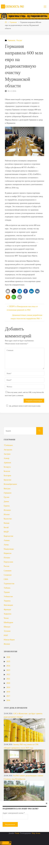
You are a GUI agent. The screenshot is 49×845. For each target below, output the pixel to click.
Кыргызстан (8, 536)
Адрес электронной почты (14, 813)
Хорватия (7, 613)
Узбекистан (8, 596)
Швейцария (8, 622)
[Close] (46, 803)
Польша (7, 557)
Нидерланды (9, 549)
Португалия (8, 562)
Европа (7, 505)
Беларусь (7, 467)
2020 (8, 683)
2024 (8, 665)
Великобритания (10, 484)
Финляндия (8, 605)
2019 (8, 687)
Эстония (7, 631)
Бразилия (7, 479)
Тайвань (7, 588)
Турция (7, 592)
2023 (8, 670)
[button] (8, 291)
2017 (8, 696)
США (6, 579)
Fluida (17, 833)
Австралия (8, 449)
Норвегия (7, 553)
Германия (13, 22)
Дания (6, 501)
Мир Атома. (36, 833)
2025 (8, 661)
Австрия (7, 454)
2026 (8, 657)
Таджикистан (9, 583)
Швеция (7, 626)
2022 (8, 674)
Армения (7, 462)
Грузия (6, 497)
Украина (7, 600)
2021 (8, 678)
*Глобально (8, 445)
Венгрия (7, 488)
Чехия (6, 618)
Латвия (6, 540)
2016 (8, 700)
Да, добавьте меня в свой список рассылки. (25, 406)
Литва (6, 544)
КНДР (6, 531)
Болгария (7, 475)
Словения (7, 575)
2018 (8, 691)
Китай (6, 527)
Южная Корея (9, 639)
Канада (6, 523)
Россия (19, 40)
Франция (7, 609)
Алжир (6, 458)
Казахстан (8, 518)
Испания (7, 510)
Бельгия (7, 471)
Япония (7, 644)
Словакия (7, 570)
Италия (6, 514)
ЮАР (6, 635)
